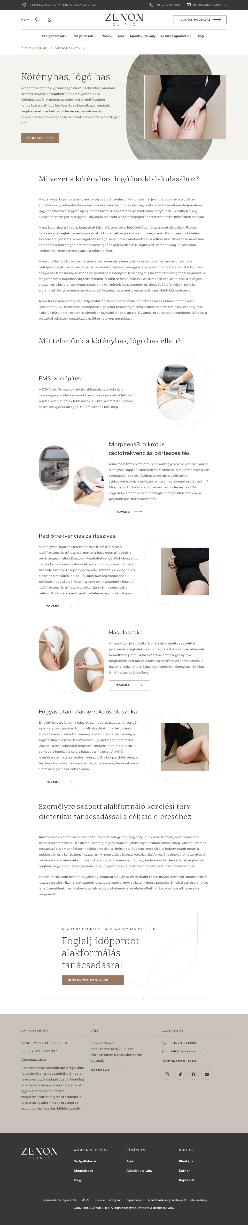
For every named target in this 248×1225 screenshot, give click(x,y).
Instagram (167, 1074)
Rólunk (107, 36)
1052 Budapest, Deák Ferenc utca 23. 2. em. (63, 4)
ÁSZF (86, 1200)
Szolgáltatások (53, 36)
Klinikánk (186, 1161)
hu (23, 19)
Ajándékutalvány (142, 36)
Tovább (123, 511)
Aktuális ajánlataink (176, 36)
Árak (121, 36)
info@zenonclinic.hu (210, 4)
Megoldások (83, 36)
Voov (170, 1208)
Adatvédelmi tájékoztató (60, 1200)
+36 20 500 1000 (168, 4)
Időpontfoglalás (179, 1061)
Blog (200, 36)
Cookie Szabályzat (108, 1200)
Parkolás (100, 1070)
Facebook (193, 1074)
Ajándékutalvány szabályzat (166, 1200)
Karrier (184, 1171)
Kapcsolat (186, 1180)
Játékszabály (198, 1200)
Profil (49, 19)
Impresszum (134, 1200)
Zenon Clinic (124, 20)
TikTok (180, 1074)
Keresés (37, 19)
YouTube (207, 1074)
